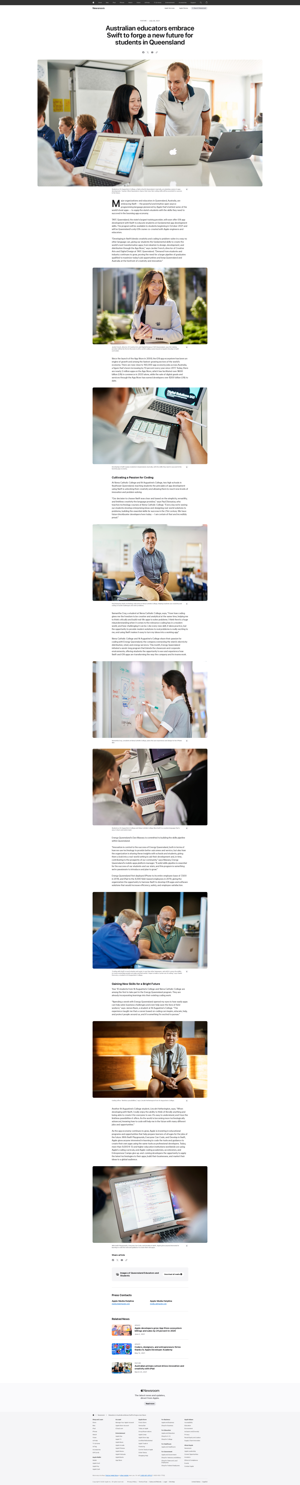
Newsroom (99, 8)
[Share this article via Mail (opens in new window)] (152, 52)
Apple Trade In (143, 1443)
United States (196, 1482)
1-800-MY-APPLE (146, 1475)
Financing (142, 1446)
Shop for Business (167, 1425)
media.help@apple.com (121, 1304)
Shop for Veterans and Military (171, 1457)
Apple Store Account (122, 1425)
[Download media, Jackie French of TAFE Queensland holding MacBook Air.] (187, 347)
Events (186, 1463)
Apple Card (96, 1463)
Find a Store (142, 1422)
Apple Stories (183, 8)
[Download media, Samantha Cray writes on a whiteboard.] (187, 740)
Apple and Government (168, 1455)
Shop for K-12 (165, 1436)
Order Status (143, 1452)
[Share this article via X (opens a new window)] (148, 52)
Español (204, 1482)
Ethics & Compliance (191, 1460)
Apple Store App (144, 1437)
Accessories (97, 1449)
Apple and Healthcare (168, 1447)
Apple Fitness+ (120, 1448)
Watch (95, 1434)
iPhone (95, 1431)
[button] (201, 2)
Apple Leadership (190, 1451)
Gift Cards (96, 1452)
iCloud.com (119, 1428)
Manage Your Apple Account (125, 1422)
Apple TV (118, 1439)
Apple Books (120, 1457)
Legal (165, 1482)
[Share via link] (157, 52)
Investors (187, 1457)
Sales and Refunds (155, 1482)
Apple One (119, 1436)
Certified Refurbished (145, 1440)
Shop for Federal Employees (170, 1465)
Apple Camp (142, 1434)
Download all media (172, 1274)
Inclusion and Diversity (191, 1431)
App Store (119, 1460)
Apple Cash (96, 1469)
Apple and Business (167, 1422)
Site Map (172, 1482)
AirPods (95, 1440)
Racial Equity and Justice (192, 1437)
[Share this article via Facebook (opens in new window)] (143, 52)
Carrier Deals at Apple (146, 1449)
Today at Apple (143, 1428)
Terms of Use (143, 1482)
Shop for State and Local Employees (169, 1461)
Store (94, 1422)
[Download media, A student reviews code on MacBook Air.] (187, 1245)
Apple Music (119, 1442)
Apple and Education (168, 1433)
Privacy (186, 1434)
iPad (94, 1428)
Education (187, 1425)
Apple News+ (120, 1451)
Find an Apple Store (111, 1475)
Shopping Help (143, 1455)
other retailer (124, 1475)
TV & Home (96, 1443)
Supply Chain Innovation (192, 1440)
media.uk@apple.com (158, 1304)
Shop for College (166, 1439)
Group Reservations (145, 1431)
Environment (188, 1428)
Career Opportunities (191, 1454)
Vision (94, 1437)
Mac (94, 1425)
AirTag (95, 1446)
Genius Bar (142, 1425)
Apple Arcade (120, 1445)
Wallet (95, 1460)
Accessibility (188, 1422)
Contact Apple (189, 1466)
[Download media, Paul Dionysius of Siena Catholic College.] (187, 603)
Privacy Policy (132, 1482)
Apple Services (169, 8)
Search (200, 8)
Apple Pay (96, 1466)
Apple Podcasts (121, 1454)
